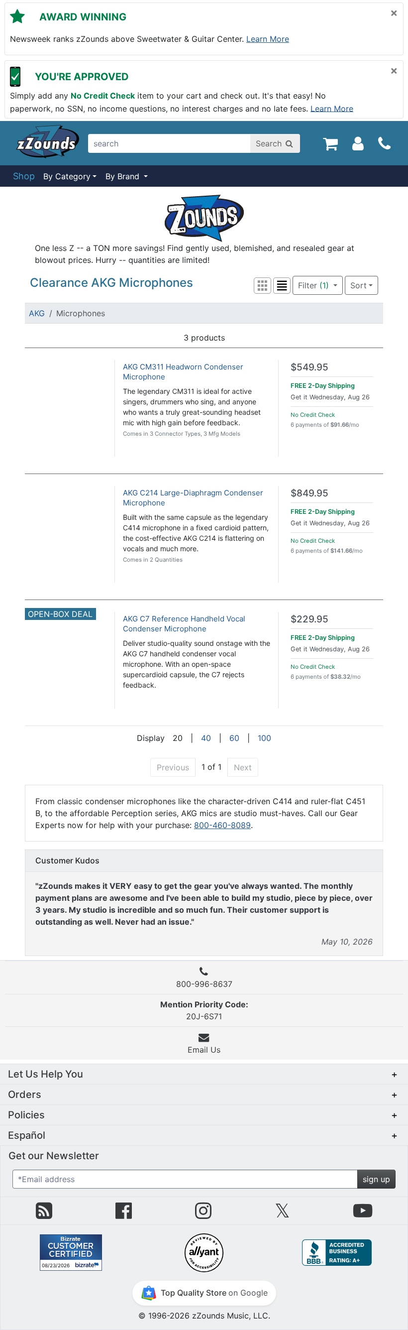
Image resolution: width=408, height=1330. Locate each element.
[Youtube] (362, 1214)
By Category (67, 176)
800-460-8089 (222, 825)
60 (234, 738)
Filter (313, 285)
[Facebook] (123, 1214)
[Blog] (44, 1214)
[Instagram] (203, 1214)
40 (206, 738)
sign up (376, 1179)
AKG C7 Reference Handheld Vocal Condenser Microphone (184, 623)
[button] (262, 285)
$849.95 (309, 493)
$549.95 (309, 367)
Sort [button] (358, 285)
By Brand (123, 176)
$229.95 (309, 619)
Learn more (267, 39)
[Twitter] (282, 1214)
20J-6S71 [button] (204, 1010)
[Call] (384, 143)
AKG (37, 313)
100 (264, 738)
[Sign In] (358, 143)
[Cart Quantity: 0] (330, 143)
